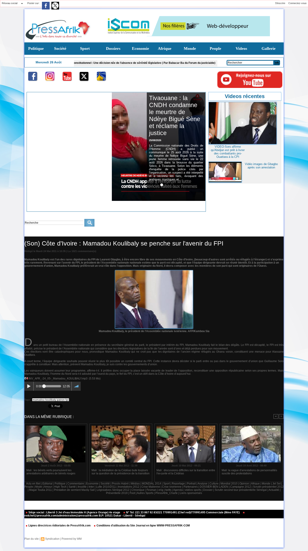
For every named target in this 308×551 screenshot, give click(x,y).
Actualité (274, 489)
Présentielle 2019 (117, 493)
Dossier (208, 489)
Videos (241, 48)
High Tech (60, 486)
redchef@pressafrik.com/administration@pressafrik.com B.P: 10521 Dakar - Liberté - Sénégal (84, 515)
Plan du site (31, 538)
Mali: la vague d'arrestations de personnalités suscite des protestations (249, 472)
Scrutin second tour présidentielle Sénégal (241, 489)
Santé (72, 486)
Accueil (28, 233)
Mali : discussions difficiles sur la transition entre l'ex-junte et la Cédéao (185, 472)
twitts (168, 489)
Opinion (244, 483)
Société (60, 48)
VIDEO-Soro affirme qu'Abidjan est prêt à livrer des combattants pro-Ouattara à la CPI (228, 151)
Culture (213, 483)
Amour (48, 486)
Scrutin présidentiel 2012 (268, 486)
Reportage (178, 483)
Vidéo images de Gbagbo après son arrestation (261, 165)
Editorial (47, 483)
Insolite (82, 486)
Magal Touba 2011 (40, 489)
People (215, 48)
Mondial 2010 (229, 483)
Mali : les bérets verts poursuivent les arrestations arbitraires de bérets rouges (50, 472)
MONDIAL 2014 (151, 483)
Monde (190, 48)
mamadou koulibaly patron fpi (51, 399)
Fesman (151, 489)
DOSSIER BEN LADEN (214, 486)
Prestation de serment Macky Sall (74, 489)
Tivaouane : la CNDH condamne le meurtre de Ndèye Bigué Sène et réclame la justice (174, 115)
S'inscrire (280, 3)
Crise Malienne (150, 486)
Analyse (202, 483)
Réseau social (9, 3)
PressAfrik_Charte (166, 493)
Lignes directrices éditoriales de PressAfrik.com (59, 525)
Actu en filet (33, 483)
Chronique (138, 489)
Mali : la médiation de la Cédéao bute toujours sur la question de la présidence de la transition (120, 472)
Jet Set (276, 483)
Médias (135, 483)
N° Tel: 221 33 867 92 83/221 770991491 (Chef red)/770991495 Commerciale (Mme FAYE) (182, 512)
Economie (140, 48)
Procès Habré (120, 483)
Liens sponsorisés (191, 493)
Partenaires (191, 486)
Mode (38, 486)
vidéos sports (193, 489)
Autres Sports (145, 493)
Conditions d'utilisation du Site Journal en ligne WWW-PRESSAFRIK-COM (143, 525)
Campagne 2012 (240, 486)
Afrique (164, 48)
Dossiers (113, 48)
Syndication (52, 538)
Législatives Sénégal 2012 (113, 489)
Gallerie (269, 48)
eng (161, 489)
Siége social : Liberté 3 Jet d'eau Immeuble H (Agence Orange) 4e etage (74, 512)
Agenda (178, 489)
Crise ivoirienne (44, 233)
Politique (36, 48)
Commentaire (75, 483)
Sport (85, 48)
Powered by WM (72, 538)
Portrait (191, 483)
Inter (91, 486)
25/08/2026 (155, 140)
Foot (132, 493)
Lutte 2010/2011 (106, 486)
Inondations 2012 (128, 486)
